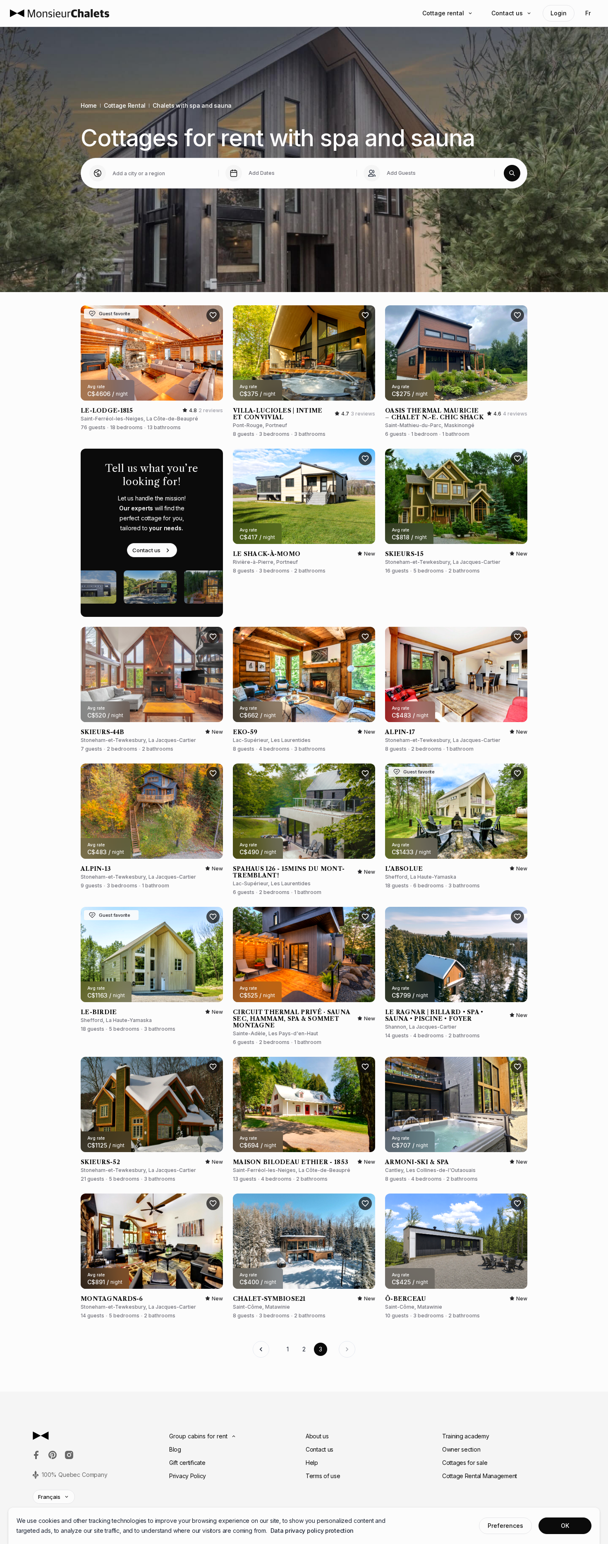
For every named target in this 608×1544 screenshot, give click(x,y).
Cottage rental (443, 13)
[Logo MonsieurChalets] (59, 13)
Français (49, 1496)
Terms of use (323, 1475)
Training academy (465, 1436)
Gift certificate (187, 1462)
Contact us (507, 13)
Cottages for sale (464, 1462)
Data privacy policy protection (312, 1530)
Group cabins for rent (198, 1436)
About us (317, 1436)
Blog (175, 1449)
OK (565, 1525)
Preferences (505, 1525)
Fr (588, 13)
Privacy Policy (187, 1475)
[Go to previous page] (261, 1349)
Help (312, 1462)
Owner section (461, 1449)
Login (559, 13)
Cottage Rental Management (479, 1475)
